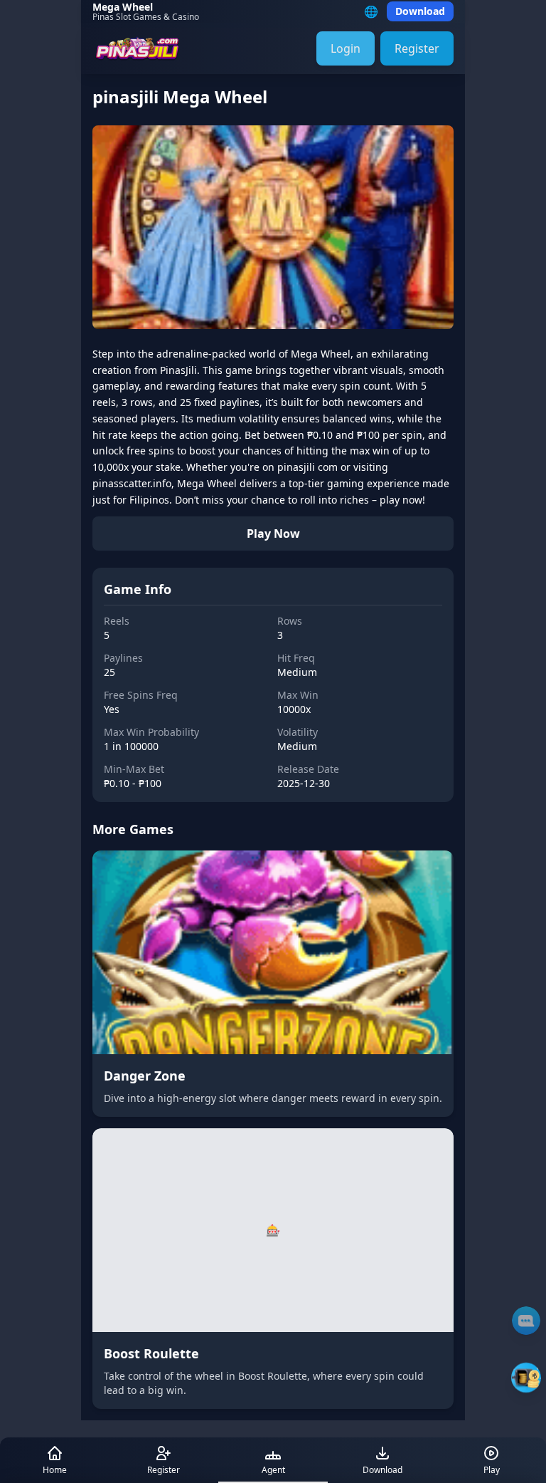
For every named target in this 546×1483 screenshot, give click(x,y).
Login (345, 48)
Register (417, 48)
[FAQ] (526, 1320)
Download (420, 11)
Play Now (273, 533)
